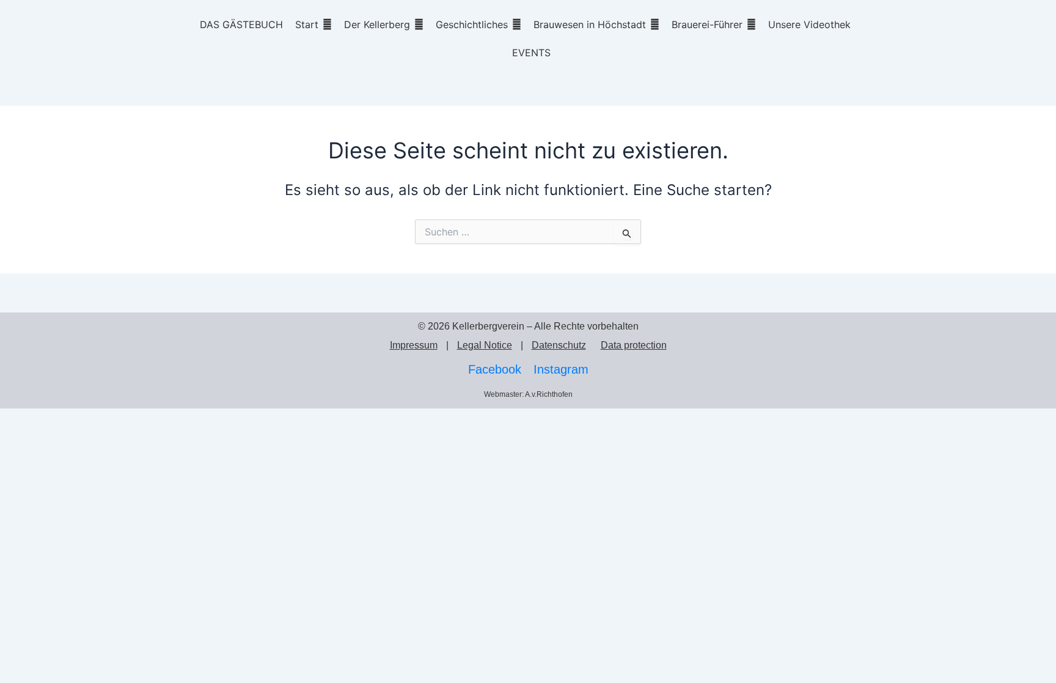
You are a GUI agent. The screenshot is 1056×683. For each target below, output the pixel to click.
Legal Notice (484, 345)
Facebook (494, 369)
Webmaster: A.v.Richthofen (528, 394)
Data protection (634, 345)
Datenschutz (559, 345)
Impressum (414, 345)
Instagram (561, 369)
